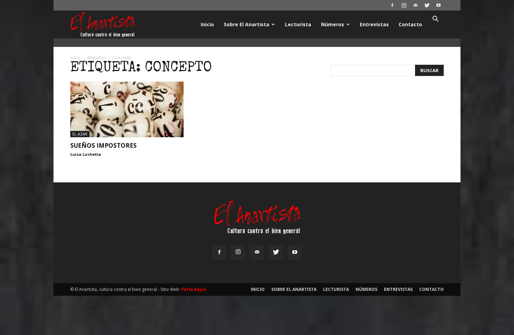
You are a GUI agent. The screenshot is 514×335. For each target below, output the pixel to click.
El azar (79, 134)
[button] (435, 19)
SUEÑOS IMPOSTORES (103, 145)
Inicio (207, 24)
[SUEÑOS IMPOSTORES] (127, 109)
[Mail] (415, 5)
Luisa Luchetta (85, 154)
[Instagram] (404, 5)
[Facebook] (392, 5)
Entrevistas (374, 24)
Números (332, 24)
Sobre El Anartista (246, 24)
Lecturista (298, 24)
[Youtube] (438, 5)
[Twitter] (427, 5)
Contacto (410, 24)
